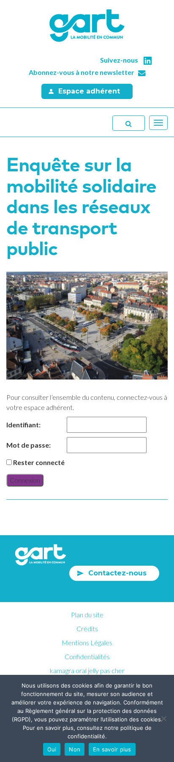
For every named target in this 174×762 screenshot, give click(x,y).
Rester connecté (39, 462)
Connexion (25, 480)
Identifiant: (23, 425)
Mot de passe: (28, 445)
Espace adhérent (89, 91)
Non (74, 749)
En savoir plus (112, 749)
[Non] (163, 718)
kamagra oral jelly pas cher (87, 670)
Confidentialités (87, 656)
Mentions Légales (87, 642)
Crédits (87, 628)
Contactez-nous (117, 573)
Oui (52, 749)
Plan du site (87, 615)
